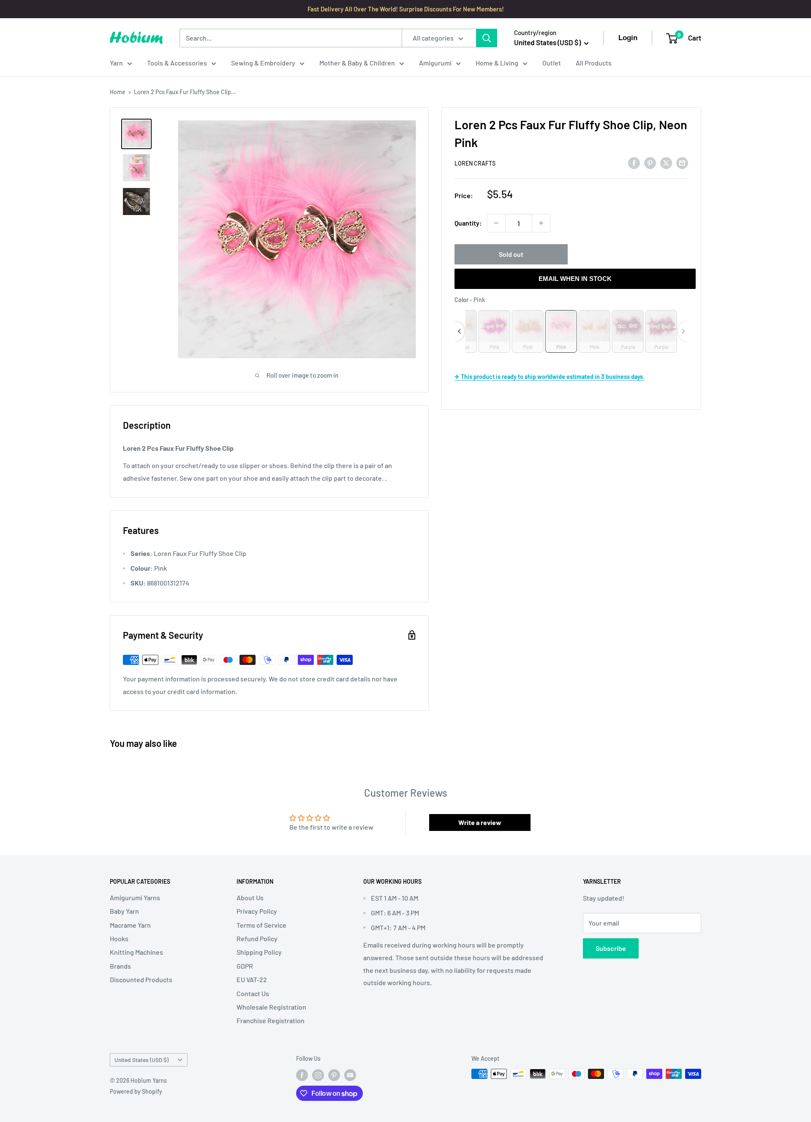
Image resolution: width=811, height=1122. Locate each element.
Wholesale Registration (271, 1007)
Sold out (511, 254)
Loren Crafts (474, 163)
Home (117, 91)
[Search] (486, 38)
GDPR (245, 966)
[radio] (494, 331)
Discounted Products (141, 979)
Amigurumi (435, 63)
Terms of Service (261, 925)
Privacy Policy (257, 911)
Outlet (551, 63)
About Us (250, 897)
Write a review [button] (479, 822)
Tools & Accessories (177, 63)
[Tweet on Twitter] (666, 162)
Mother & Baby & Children (357, 63)
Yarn (116, 63)
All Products (594, 63)
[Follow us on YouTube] (350, 1075)
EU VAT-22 (252, 979)
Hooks (119, 938)
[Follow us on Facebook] (302, 1075)
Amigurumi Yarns (135, 897)
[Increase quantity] (541, 223)
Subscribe (611, 948)
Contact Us (253, 993)
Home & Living (497, 63)
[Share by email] (682, 162)
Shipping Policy (259, 952)
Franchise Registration (271, 1020)
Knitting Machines (136, 952)
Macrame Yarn (130, 925)
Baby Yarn (124, 911)
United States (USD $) (141, 1059)
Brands (120, 966)
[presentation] (459, 331)
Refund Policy (257, 938)
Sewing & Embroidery (263, 63)
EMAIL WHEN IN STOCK (575, 278)
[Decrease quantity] (496, 223)
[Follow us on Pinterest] (334, 1075)
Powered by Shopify (136, 1091)
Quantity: (468, 223)
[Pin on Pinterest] (650, 162)
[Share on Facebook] (634, 162)
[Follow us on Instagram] (318, 1075)
